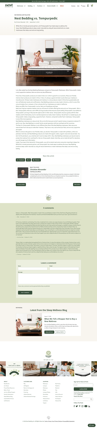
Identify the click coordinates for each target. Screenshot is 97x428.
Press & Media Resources (9, 387)
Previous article (21, 184)
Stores (83, 6)
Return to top (48, 359)
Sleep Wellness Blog (8, 396)
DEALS (62, 5)
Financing (26, 392)
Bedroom (57, 387)
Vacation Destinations (8, 394)
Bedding (30, 5)
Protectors (45, 396)
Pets (56, 390)
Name (19, 266)
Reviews (73, 5)
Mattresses (20, 5)
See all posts (60, 332)
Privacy (50, 421)
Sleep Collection (58, 396)
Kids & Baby (45, 394)
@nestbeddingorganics (48, 369)
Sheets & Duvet (46, 398)
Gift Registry (26, 385)
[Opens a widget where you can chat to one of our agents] (92, 425)
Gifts (56, 392)
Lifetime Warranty (27, 394)
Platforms (57, 385)
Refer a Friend (7, 390)
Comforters (45, 400)
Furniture (39, 5)
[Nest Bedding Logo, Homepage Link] (10, 6)
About (5, 381)
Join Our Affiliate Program (9, 392)
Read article (49, 332)
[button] (48, 355)
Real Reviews (6, 383)
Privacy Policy (80, 394)
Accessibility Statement (68, 421)
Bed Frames (57, 383)
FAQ (24, 383)
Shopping (45, 381)
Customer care (28, 381)
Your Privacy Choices (57, 421)
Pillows (44, 390)
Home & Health (51, 5)
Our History (6, 385)
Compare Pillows (46, 392)
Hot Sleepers (58, 398)
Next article (77, 184)
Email (51, 266)
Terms (46, 421)
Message (20, 272)
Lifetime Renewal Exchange (29, 396)
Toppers (44, 402)
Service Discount (59, 394)
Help (78, 5)
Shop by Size (58, 400)
